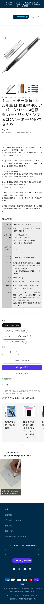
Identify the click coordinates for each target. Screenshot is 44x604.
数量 (3, 347)
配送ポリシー (10, 531)
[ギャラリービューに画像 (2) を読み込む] (22, 89)
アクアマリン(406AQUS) (14, 331)
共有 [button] (6, 385)
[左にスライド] (2, 89)
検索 (6, 509)
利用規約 (8, 525)
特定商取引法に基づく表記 (15, 536)
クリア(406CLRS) (11, 325)
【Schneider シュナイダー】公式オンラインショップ (25, 588)
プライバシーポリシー (14, 520)
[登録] (36, 552)
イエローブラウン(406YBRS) (16, 336)
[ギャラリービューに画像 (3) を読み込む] (33, 89)
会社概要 (8, 515)
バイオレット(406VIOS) (14, 341)
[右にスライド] (41, 89)
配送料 (8, 133)
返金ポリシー (29, 591)
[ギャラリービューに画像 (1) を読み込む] (11, 89)
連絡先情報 (13, 599)
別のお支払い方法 (22, 373)
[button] (5, 16)
